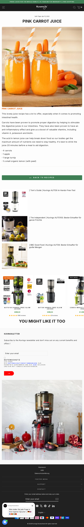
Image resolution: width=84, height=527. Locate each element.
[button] (13, 315)
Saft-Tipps (38, 16)
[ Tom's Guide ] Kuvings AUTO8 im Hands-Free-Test (52, 190)
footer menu (41, 479)
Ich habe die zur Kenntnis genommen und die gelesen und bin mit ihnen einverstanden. (25, 364)
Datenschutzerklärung (42, 473)
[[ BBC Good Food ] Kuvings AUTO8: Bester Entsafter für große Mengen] (14, 256)
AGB (35, 365)
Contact (41, 489)
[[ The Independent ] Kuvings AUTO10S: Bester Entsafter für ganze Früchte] (14, 229)
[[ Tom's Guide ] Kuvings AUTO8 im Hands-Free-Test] (14, 201)
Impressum (42, 467)
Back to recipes (43, 177)
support (41, 484)
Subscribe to (9, 340)
